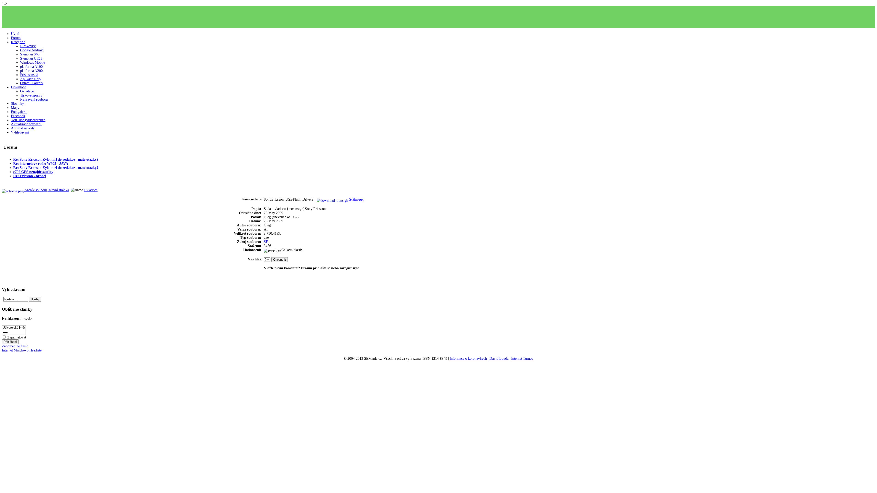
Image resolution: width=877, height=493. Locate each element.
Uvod (15, 34)
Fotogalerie (19, 112)
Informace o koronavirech (468, 358)
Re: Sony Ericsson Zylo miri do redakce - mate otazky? (55, 159)
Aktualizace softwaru (26, 124)
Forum (16, 38)
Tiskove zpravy (31, 95)
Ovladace (27, 91)
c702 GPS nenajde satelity (33, 172)
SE (266, 242)
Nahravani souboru (34, 99)
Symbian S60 (30, 54)
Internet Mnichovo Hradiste (22, 350)
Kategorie (18, 42)
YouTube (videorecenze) (28, 120)
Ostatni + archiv (31, 83)
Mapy (15, 108)
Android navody (23, 128)
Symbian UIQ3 (31, 58)
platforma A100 (31, 66)
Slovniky (17, 103)
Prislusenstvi (29, 75)
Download (18, 87)
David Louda (499, 358)
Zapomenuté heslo (15, 346)
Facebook (18, 116)
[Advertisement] (438, 17)
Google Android (32, 50)
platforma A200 (31, 71)
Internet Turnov (522, 358)
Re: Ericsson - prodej (29, 176)
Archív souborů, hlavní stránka (46, 190)
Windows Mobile (32, 62)
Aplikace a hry (30, 79)
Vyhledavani (20, 132)
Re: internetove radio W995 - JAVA (40, 163)
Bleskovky (28, 46)
